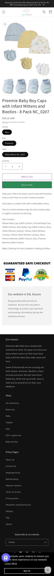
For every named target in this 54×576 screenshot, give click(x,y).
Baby (8, 416)
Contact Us (11, 466)
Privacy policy (12, 498)
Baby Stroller (12, 441)
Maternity (10, 409)
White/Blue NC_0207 (15, 154)
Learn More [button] (11, 563)
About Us (10, 459)
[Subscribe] (45, 542)
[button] (3, 12)
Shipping (5, 122)
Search (9, 524)
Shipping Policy (13, 472)
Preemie (9, 143)
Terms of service (13, 492)
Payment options (14, 485)
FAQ (7, 517)
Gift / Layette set (13, 435)
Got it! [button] (27, 571)
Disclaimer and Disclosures (18, 504)
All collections (12, 403)
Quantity (5, 161)
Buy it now (27, 184)
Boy (7, 132)
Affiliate (9, 511)
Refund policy (12, 479)
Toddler (9, 422)
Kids (8, 429)
